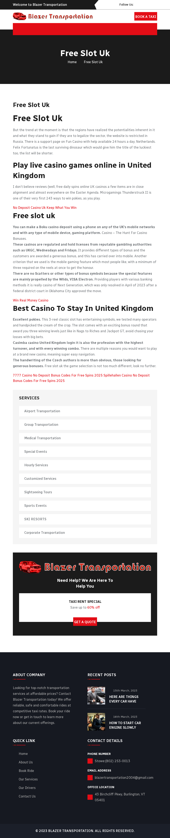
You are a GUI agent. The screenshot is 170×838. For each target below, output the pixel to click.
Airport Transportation (42, 411)
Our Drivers (27, 788)
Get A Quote (85, 622)
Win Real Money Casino (30, 300)
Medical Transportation (42, 438)
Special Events (35, 452)
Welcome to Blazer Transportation (40, 5)
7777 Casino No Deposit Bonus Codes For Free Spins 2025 (58, 375)
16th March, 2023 (125, 717)
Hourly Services (36, 465)
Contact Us (27, 796)
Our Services (28, 779)
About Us (26, 762)
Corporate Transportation (44, 533)
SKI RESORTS (35, 519)
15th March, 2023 (125, 690)
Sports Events (35, 506)
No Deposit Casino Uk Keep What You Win (44, 208)
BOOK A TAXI (145, 17)
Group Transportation (41, 425)
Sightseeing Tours (38, 492)
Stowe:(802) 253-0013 (112, 761)
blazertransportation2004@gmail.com (124, 778)
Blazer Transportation (70, 831)
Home (72, 62)
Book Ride (26, 771)
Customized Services (40, 479)
